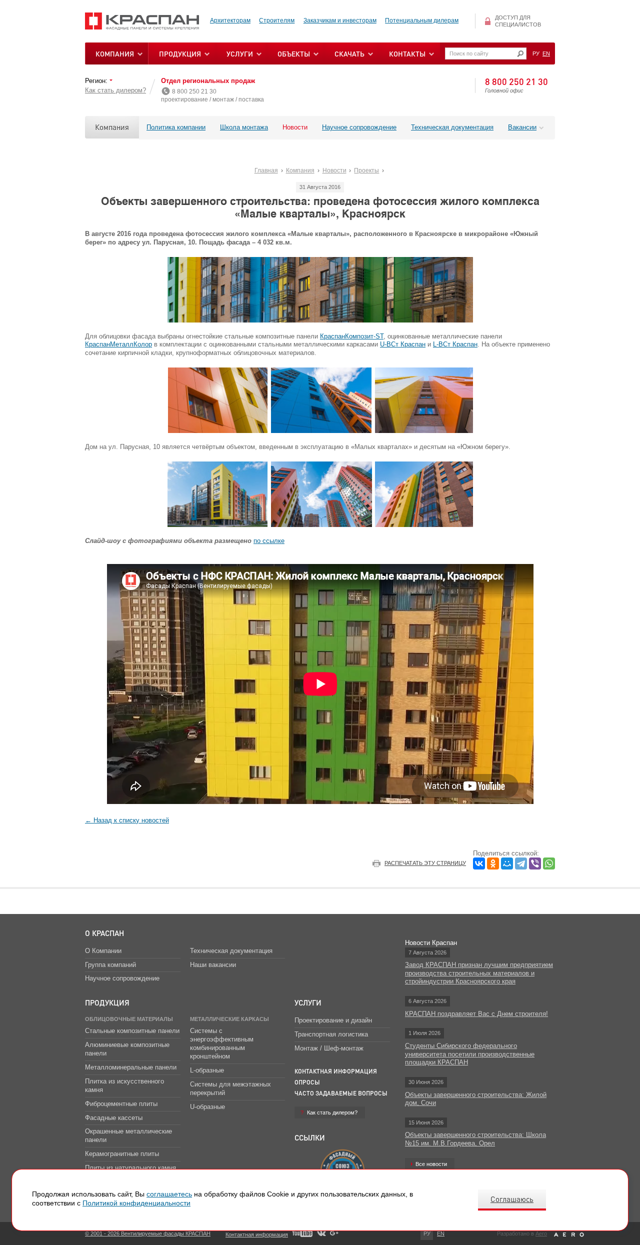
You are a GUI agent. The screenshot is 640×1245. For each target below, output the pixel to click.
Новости (295, 127)
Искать (520, 53)
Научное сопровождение (359, 127)
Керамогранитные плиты (122, 1154)
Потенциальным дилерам (421, 20)
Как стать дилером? (115, 90)
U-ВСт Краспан (403, 344)
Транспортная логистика (331, 1034)
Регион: (97, 80)
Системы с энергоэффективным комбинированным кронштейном (222, 1043)
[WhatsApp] (549, 864)
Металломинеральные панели (130, 1067)
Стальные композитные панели (132, 1030)
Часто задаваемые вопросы (341, 1093)
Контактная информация (335, 1071)
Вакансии (522, 127)
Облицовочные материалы (129, 1019)
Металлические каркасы (229, 1019)
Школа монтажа (244, 127)
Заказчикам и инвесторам (340, 20)
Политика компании (176, 127)
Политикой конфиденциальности (136, 1203)
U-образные (207, 1106)
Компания (112, 127)
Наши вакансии (213, 964)
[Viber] (535, 864)
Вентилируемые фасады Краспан (142, 21)
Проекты (366, 170)
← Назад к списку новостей (127, 820)
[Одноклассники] (493, 864)
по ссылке (269, 540)
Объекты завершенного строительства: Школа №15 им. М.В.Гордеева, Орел (475, 1139)
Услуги (308, 1003)
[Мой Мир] (507, 864)
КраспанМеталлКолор (118, 344)
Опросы (307, 1082)
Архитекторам (230, 20)
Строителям (276, 20)
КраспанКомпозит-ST (352, 336)
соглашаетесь (169, 1194)
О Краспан (104, 933)
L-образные (207, 1070)
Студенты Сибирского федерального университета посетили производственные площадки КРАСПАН (469, 1054)
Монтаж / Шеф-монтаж (329, 1048)
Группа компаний (110, 964)
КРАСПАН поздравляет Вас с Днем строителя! (476, 1014)
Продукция (180, 53)
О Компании (103, 950)
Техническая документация (452, 127)
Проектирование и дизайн (333, 1020)
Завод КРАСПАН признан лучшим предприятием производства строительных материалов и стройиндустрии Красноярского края (479, 973)
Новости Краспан (431, 942)
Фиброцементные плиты (121, 1104)
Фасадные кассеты (113, 1118)
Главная (266, 170)
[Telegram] (521, 864)
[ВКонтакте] (479, 864)
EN (546, 53)
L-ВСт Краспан (455, 344)
